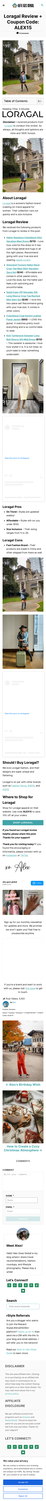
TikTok (24, 855)
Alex (14, 1002)
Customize (23, 1489)
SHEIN (31, 785)
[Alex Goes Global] (23, 5)
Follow (39, 883)
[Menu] (4, 5)
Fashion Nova (18, 785)
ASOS (6, 789)
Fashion (5, 1009)
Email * (10, 1207)
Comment (8, 1170)
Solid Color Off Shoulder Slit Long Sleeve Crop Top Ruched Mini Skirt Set (23, 296)
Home (5, 1013)
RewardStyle (11, 1420)
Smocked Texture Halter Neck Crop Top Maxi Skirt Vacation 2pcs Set (23, 269)
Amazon (26, 1417)
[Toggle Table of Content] (38, 101)
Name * (10, 1196)
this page (30, 988)
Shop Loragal (23, 822)
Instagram (11, 855)
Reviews (12, 1009)
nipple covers (23, 260)
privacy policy (11, 1394)
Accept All (23, 1482)
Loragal (8, 125)
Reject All (23, 1496)
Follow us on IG (26, 1331)
